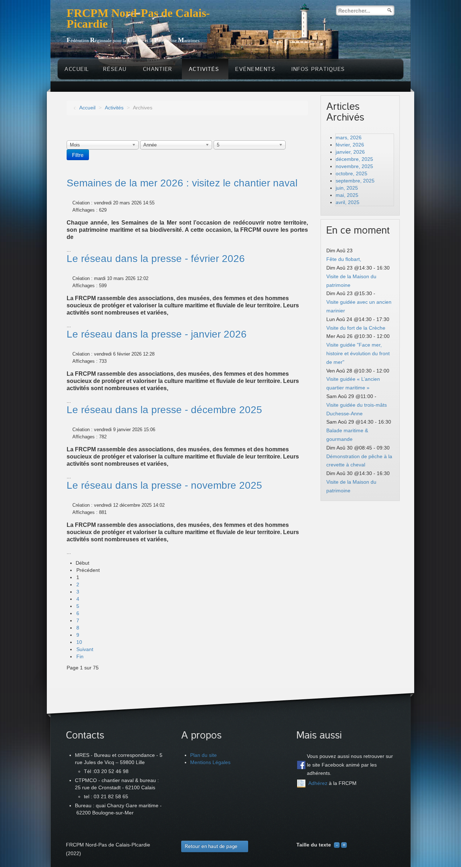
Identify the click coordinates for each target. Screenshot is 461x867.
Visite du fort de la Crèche (355, 328)
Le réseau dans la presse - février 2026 (156, 258)
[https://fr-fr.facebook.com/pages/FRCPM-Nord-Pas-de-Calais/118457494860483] (301, 765)
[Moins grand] (337, 845)
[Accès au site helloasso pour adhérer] (301, 783)
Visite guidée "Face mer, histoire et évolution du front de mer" (358, 353)
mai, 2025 (347, 195)
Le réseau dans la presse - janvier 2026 (157, 334)
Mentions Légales (210, 762)
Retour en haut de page (211, 846)
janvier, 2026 (350, 152)
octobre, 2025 (351, 173)
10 (79, 642)
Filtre (78, 154)
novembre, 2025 (354, 166)
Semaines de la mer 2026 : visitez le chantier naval (182, 183)
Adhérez (317, 783)
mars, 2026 (349, 137)
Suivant (84, 649)
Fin (80, 656)
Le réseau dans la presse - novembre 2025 (164, 485)
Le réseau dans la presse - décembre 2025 (164, 409)
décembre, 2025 (354, 159)
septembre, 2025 (355, 181)
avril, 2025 (347, 202)
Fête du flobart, (343, 259)
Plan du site (203, 755)
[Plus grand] (344, 845)
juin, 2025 (347, 188)
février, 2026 (350, 145)
